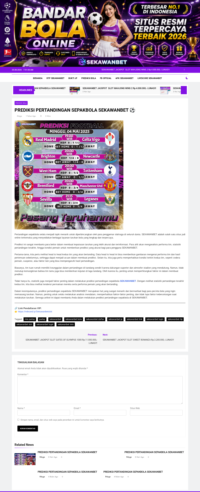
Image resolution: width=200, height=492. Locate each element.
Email (77, 408)
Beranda (37, 78)
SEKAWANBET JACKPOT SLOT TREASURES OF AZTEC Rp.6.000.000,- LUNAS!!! (133, 70)
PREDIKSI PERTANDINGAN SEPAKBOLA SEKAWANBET (67, 452)
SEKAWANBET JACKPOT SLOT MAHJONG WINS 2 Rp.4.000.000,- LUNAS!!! (88, 88)
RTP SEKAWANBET (55, 78)
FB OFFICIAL (105, 78)
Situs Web (135, 408)
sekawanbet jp (115, 319)
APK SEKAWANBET (124, 78)
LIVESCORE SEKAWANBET (150, 78)
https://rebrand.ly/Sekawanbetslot (35, 311)
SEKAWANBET (128, 281)
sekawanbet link (134, 319)
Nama (21, 408)
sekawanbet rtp (175, 319)
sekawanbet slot (24, 324)
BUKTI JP (72, 78)
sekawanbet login (155, 319)
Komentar (22, 374)
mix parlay (30, 319)
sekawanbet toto (66, 324)
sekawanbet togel (44, 324)
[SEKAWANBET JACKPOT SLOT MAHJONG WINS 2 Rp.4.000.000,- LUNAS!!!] (43, 92)
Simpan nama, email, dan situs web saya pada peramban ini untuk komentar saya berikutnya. (62, 420)
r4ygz (19, 116)
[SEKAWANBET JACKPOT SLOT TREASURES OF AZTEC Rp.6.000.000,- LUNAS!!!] (134, 92)
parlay (42, 319)
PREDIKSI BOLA (88, 78)
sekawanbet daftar (95, 319)
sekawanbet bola (73, 319)
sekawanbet (55, 319)
